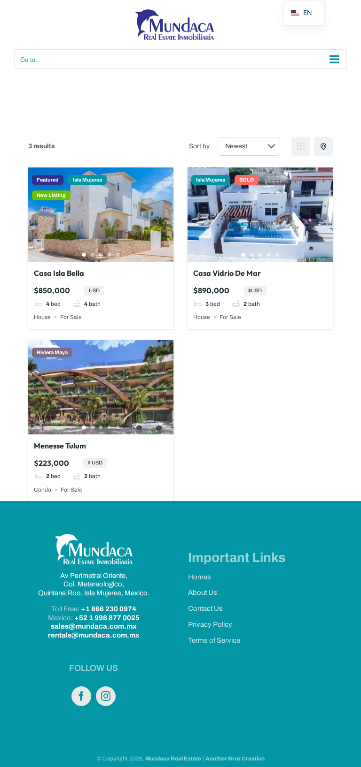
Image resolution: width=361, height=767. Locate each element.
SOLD (246, 179)
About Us (202, 592)
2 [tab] (92, 255)
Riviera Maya (52, 352)
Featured (48, 179)
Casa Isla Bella (59, 273)
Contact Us (205, 608)
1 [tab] (84, 255)
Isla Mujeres (87, 179)
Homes (199, 577)
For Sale (71, 317)
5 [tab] (118, 255)
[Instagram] (106, 696)
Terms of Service (214, 640)
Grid (300, 146)
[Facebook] (81, 696)
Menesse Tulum (60, 445)
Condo (42, 489)
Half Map (323, 146)
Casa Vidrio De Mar (227, 273)
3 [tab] (101, 255)
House (42, 317)
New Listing (51, 195)
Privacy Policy (210, 624)
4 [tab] (109, 255)
